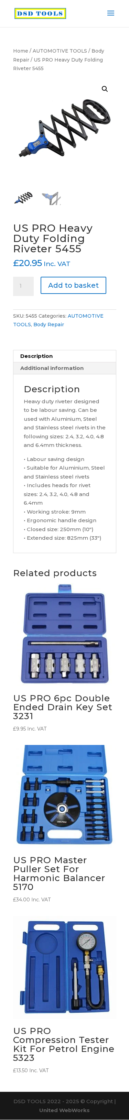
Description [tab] (36, 356)
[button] (105, 89)
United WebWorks (64, 1110)
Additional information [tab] (52, 368)
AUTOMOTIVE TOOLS (60, 51)
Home (20, 51)
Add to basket (73, 285)
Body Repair (48, 324)
